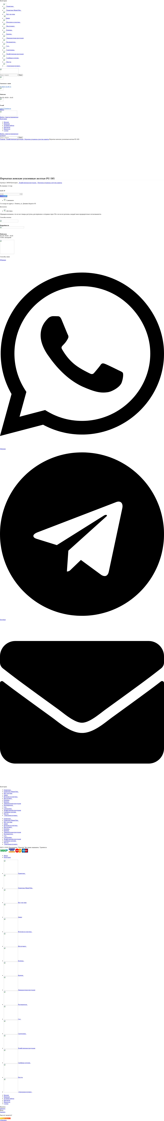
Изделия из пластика (11, 797)
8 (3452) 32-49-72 (5, 86)
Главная (3, 139)
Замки (6, 795)
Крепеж (7, 802)
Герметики (7, 790)
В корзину (3, 196)
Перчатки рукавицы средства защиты (36, 139)
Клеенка (7, 800)
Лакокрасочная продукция (12, 803)
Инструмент (8, 798)
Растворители (8, 805)
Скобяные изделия (10, 812)
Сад (5, 807)
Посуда (6, 814)
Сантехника (8, 808)
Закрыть (2, 1108)
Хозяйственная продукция (15, 139)
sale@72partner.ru (5, 108)
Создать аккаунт (5, 1118)
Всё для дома (8, 793)
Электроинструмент (11, 815)
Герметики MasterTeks (11, 791)
